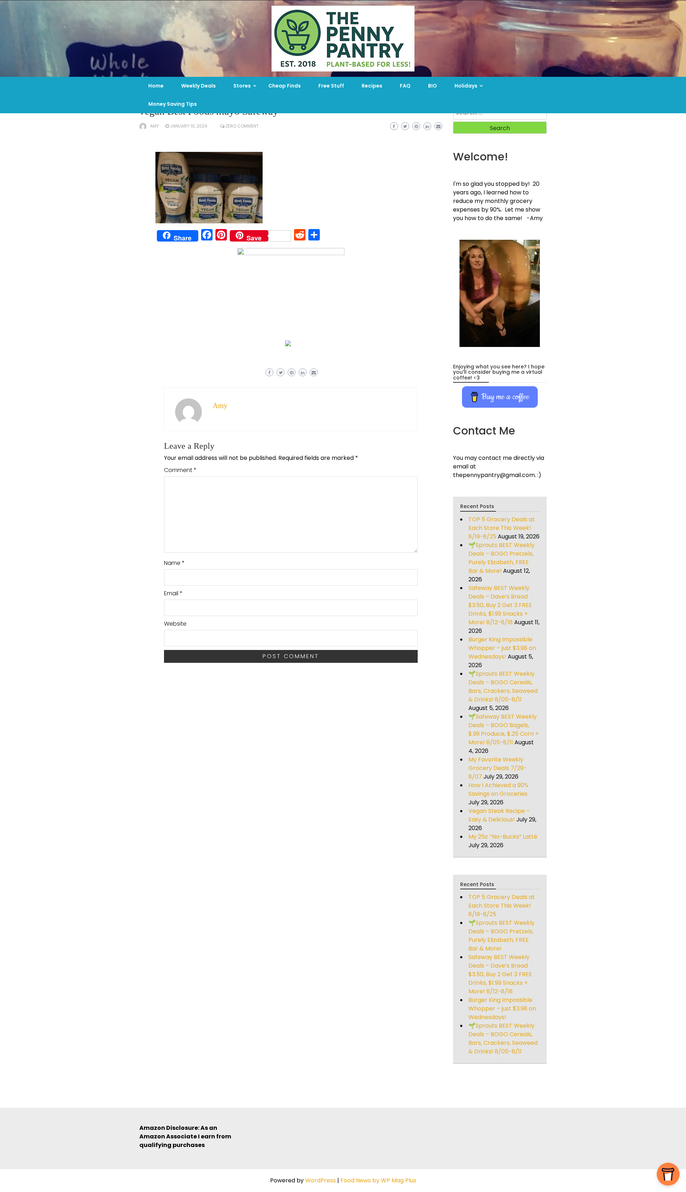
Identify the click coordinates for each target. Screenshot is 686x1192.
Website (175, 624)
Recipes (372, 85)
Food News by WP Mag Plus (378, 1180)
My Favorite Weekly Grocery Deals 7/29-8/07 (497, 768)
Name (174, 563)
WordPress (320, 1180)
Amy (154, 126)
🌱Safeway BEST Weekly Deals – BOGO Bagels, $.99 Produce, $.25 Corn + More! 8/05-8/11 (503, 729)
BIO (432, 85)
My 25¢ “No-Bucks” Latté (502, 837)
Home (156, 85)
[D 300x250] (288, 342)
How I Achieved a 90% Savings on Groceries (498, 789)
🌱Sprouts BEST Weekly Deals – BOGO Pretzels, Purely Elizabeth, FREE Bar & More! (501, 558)
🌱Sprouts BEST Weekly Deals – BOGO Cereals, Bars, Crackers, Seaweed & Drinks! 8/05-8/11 (503, 687)
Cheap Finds (284, 85)
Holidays (465, 85)
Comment (180, 470)
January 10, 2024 (188, 126)
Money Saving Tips (172, 104)
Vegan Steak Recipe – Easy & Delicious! (499, 815)
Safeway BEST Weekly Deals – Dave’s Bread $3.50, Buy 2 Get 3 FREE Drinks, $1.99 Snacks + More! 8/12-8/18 (500, 605)
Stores (242, 85)
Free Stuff (331, 85)
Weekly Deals (198, 85)
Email (173, 593)
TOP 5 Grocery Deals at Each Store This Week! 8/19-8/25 (501, 528)
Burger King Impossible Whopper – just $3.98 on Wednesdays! (502, 648)
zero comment (242, 126)
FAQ (405, 85)
